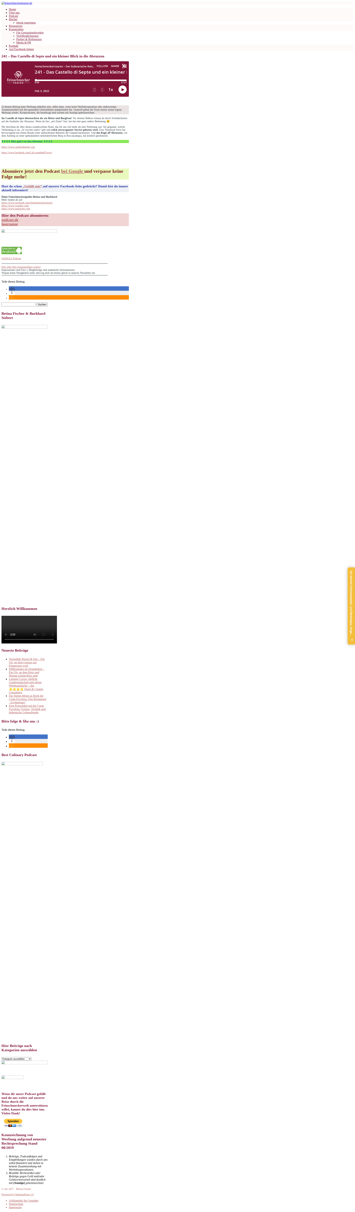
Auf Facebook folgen (21, 49)
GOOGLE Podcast (11, 258)
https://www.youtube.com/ (15, 205)
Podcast (13, 16)
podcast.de (9, 220)
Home (12, 9)
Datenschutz (16, 1204)
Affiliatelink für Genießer (23, 1200)
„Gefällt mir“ (33, 186)
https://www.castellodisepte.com (18, 147)
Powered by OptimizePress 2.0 (17, 1194)
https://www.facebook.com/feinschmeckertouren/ (27, 202)
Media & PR (23, 42)
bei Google (72, 171)
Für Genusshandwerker (30, 32)
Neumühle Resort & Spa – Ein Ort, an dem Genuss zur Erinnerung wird (27, 662)
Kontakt (13, 45)
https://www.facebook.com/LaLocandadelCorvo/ (26, 152)
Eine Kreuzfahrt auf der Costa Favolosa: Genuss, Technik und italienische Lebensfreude (27, 709)
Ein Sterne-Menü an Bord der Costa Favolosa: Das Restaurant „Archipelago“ (27, 699)
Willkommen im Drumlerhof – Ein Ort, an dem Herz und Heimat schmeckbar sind (26, 672)
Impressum (15, 1207)
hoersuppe (9, 224)
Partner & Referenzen (29, 39)
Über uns (14, 12)
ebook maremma (26, 22)
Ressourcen (15, 26)
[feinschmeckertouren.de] (16, 3)
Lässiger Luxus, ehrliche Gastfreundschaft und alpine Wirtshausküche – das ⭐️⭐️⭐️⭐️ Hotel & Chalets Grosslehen (26, 685)
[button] (12, 289)
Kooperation (16, 29)
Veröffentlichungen (27, 35)
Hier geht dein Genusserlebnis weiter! (21, 267)
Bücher (13, 19)
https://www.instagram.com (15, 208)
